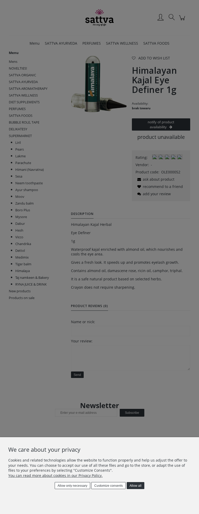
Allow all (135, 486)
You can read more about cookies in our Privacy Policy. (55, 475)
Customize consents (108, 486)
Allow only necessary (72, 486)
